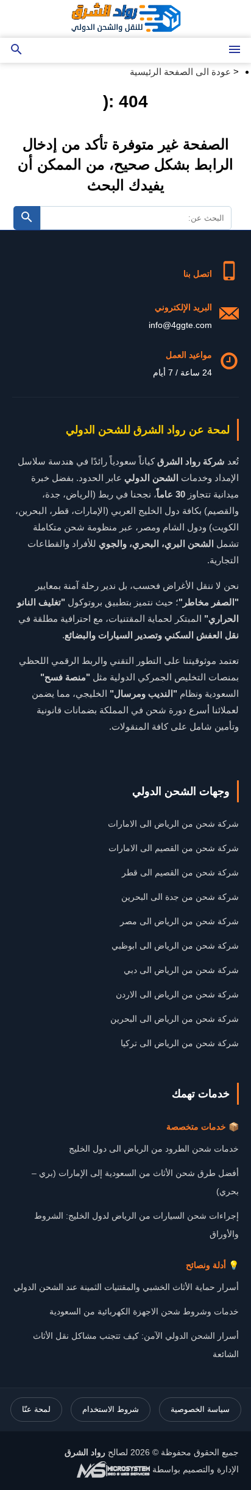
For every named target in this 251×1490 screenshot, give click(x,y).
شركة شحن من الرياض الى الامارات (173, 824)
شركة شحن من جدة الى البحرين (180, 897)
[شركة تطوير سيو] (113, 1469)
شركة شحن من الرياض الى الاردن (177, 994)
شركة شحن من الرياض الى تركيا (180, 1043)
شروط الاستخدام (110, 1409)
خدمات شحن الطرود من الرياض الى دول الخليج (154, 1148)
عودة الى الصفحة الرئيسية (180, 71)
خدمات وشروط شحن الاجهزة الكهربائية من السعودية (144, 1311)
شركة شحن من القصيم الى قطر (180, 872)
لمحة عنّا (36, 1409)
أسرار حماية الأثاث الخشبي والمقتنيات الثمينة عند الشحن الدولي (126, 1287)
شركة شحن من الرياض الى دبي (181, 970)
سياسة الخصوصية (200, 1409)
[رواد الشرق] (125, 19)
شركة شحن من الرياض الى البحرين (174, 1019)
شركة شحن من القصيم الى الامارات (173, 848)
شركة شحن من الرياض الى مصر (179, 921)
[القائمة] (234, 50)
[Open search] (16, 50)
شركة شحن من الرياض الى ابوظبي (175, 945)
